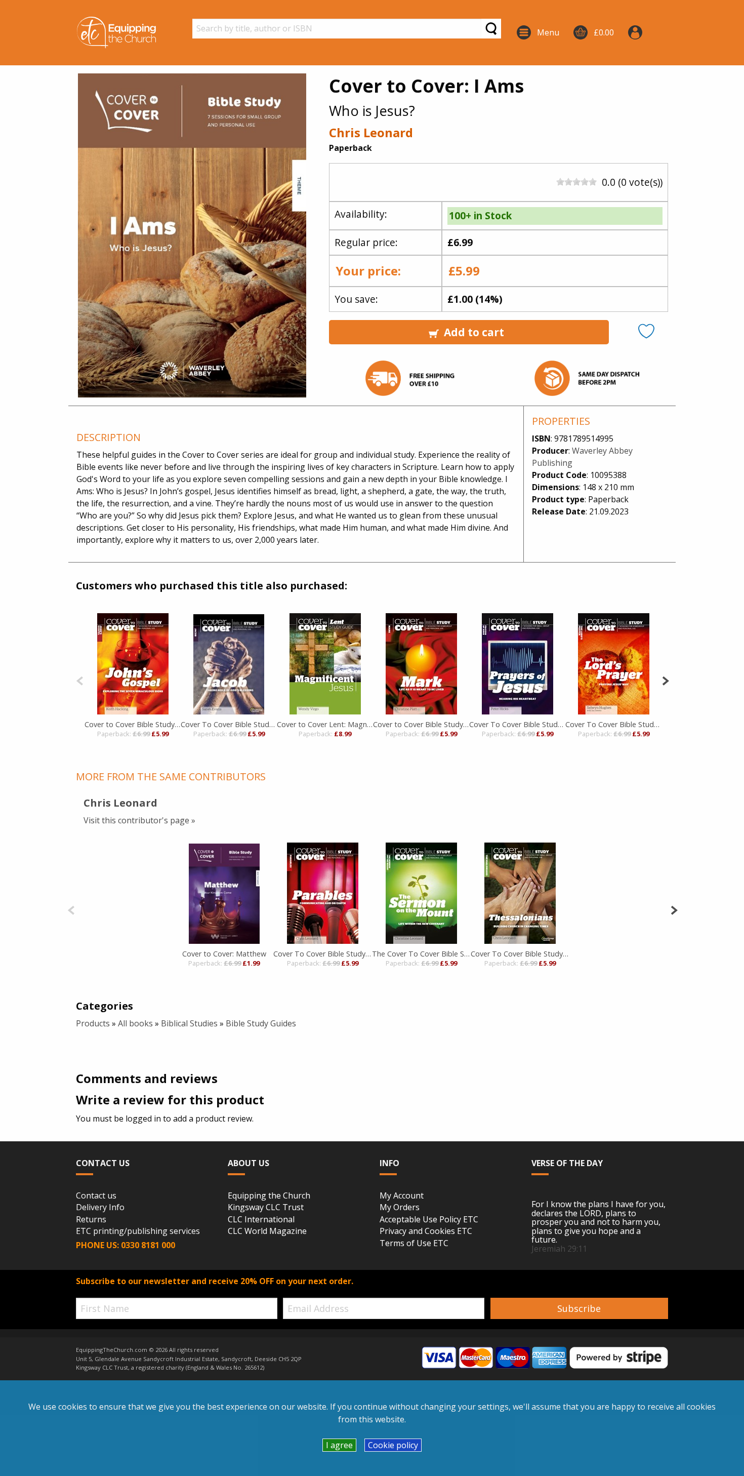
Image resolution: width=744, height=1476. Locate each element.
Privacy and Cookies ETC (426, 1231)
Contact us (96, 1196)
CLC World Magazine (267, 1231)
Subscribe (579, 1308)
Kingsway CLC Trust (266, 1207)
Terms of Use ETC (414, 1243)
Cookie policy (393, 1445)
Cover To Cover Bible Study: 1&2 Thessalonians (520, 954)
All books (135, 1023)
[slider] (576, 182)
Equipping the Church (269, 1196)
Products (93, 1023)
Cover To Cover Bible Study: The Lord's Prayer (613, 724)
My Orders (400, 1207)
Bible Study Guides (261, 1023)
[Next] (665, 680)
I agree (339, 1445)
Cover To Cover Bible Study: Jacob (229, 724)
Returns (91, 1219)
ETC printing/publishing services (138, 1231)
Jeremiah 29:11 (559, 1248)
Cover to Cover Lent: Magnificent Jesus (325, 724)
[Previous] (80, 680)
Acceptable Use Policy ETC (429, 1219)
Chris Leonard (371, 132)
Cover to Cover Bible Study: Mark (421, 724)
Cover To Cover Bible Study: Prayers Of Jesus (517, 724)
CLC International (261, 1219)
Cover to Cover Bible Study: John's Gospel (133, 724)
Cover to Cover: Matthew (224, 954)
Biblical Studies (189, 1023)
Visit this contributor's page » (139, 820)
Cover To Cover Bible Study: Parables (322, 954)
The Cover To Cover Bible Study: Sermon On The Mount (421, 954)
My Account (402, 1196)
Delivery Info (100, 1207)
